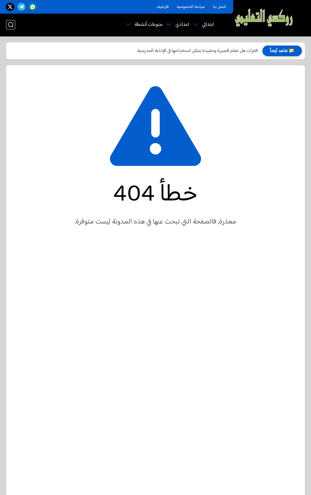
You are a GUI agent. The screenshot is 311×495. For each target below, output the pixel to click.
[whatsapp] (33, 7)
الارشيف (162, 7)
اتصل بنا (219, 7)
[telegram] (21, 7)
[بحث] (10, 24)
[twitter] (10, 7)
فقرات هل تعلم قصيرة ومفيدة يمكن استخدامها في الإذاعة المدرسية (197, 51)
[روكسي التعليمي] (264, 18)
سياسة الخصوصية (191, 7)
